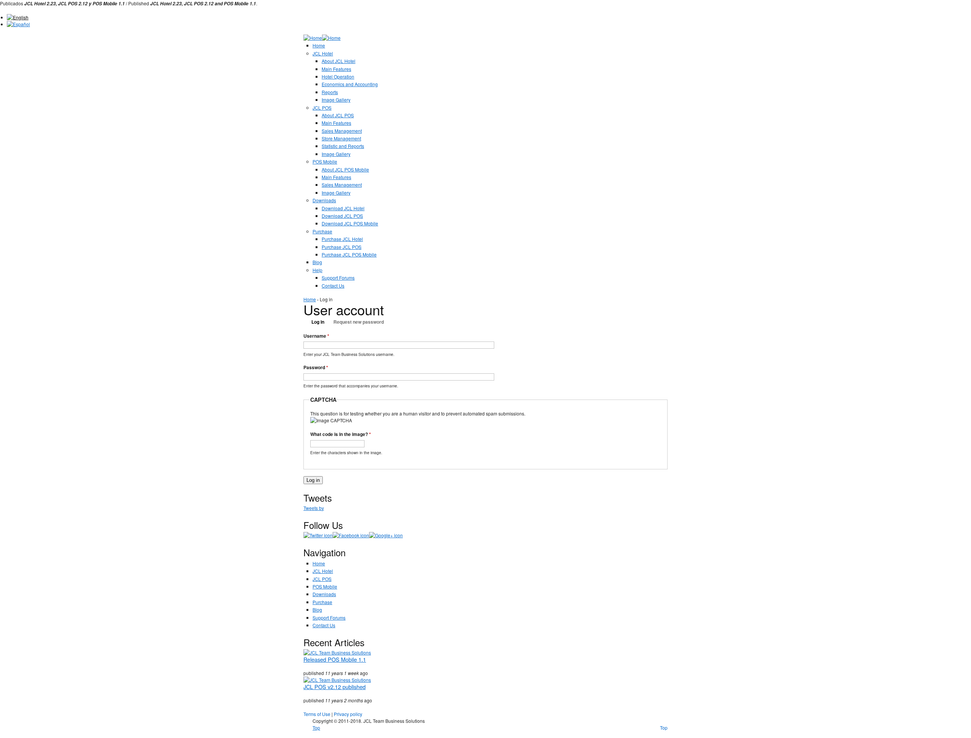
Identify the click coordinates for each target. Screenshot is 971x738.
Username (316, 335)
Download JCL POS (342, 215)
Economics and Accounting (350, 84)
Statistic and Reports (343, 146)
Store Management (341, 138)
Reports (330, 92)
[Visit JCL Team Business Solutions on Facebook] (351, 535)
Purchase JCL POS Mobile (349, 254)
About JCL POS (338, 115)
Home (319, 45)
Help (317, 270)
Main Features (336, 69)
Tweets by (313, 508)
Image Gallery (336, 99)
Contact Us (333, 285)
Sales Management (342, 130)
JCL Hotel (323, 53)
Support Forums (338, 277)
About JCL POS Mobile (345, 169)
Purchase (322, 231)
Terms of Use (316, 714)
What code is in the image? (340, 434)
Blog (317, 262)
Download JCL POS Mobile (350, 223)
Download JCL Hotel (343, 208)
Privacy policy (348, 714)
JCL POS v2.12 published (334, 687)
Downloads (324, 200)
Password (315, 367)
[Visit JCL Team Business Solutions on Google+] (386, 535)
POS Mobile (325, 161)
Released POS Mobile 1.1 (334, 659)
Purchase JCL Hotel (342, 239)
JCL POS (322, 107)
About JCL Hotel (338, 61)
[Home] (312, 38)
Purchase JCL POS (341, 247)
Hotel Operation (338, 76)
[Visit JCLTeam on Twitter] (318, 535)
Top (664, 727)
